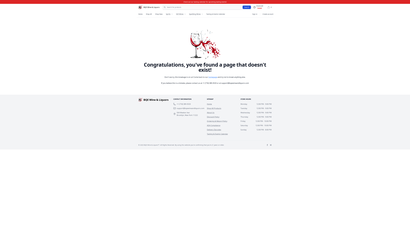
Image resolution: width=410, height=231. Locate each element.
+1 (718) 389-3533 (210, 83)
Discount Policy (213, 117)
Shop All (149, 14)
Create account (268, 14)
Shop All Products (214, 108)
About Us (210, 112)
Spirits (168, 14)
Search (246, 7)
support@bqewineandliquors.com (235, 83)
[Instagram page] (271, 145)
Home (140, 14)
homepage (212, 77)
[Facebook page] (267, 145)
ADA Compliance (213, 125)
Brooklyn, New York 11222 (187, 115)
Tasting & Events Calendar (215, 14)
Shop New (159, 14)
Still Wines (180, 14)
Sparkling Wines (195, 14)
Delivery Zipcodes (214, 130)
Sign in (254, 14)
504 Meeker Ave (183, 112)
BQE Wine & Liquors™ (151, 145)
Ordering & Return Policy (217, 121)
